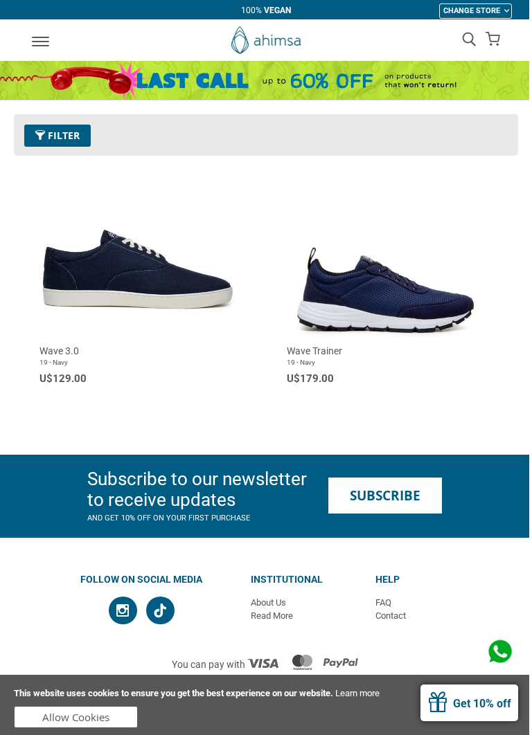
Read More (272, 615)
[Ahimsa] (266, 40)
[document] (266, 705)
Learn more (357, 693)
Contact (390, 615)
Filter (62, 135)
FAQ (383, 602)
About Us (268, 602)
